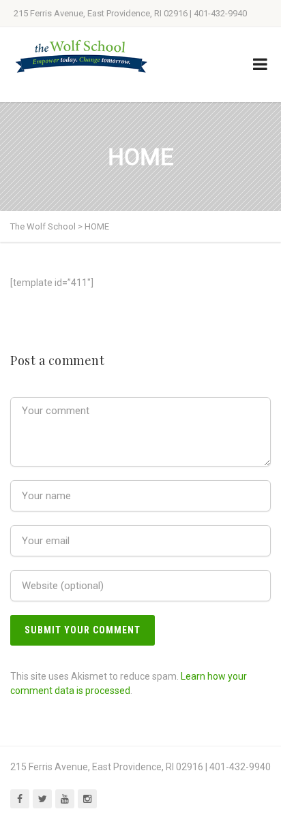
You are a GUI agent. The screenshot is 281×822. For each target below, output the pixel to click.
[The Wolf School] (82, 56)
